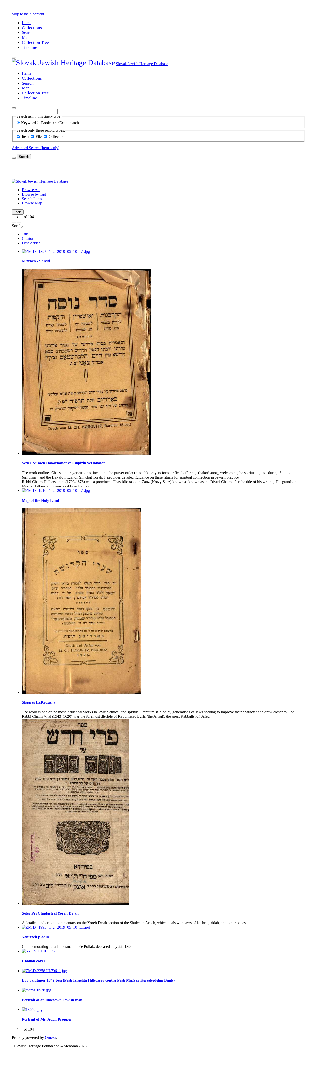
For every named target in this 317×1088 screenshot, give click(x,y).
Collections (32, 27)
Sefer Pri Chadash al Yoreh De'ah (50, 913)
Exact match (69, 123)
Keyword (28, 123)
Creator (27, 238)
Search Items (32, 199)
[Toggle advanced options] (14, 158)
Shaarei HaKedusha (38, 702)
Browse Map (32, 203)
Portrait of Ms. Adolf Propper (47, 1019)
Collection (57, 136)
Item (25, 136)
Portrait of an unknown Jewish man (52, 1000)
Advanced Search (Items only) (35, 148)
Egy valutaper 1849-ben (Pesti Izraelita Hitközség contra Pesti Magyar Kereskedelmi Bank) (98, 980)
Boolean (47, 123)
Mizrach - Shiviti (36, 261)
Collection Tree (35, 42)
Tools (18, 212)
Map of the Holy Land (40, 500)
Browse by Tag (34, 194)
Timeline (29, 47)
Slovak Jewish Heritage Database (142, 64)
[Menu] (14, 57)
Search (28, 32)
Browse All (31, 190)
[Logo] (63, 62)
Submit (24, 157)
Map (26, 37)
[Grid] (14, 222)
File (39, 136)
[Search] (14, 108)
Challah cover (33, 961)
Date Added (31, 243)
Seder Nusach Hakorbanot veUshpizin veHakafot (63, 463)
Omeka (50, 1037)
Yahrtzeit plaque (36, 937)
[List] (19, 222)
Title (25, 234)
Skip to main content (28, 14)
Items (26, 22)
